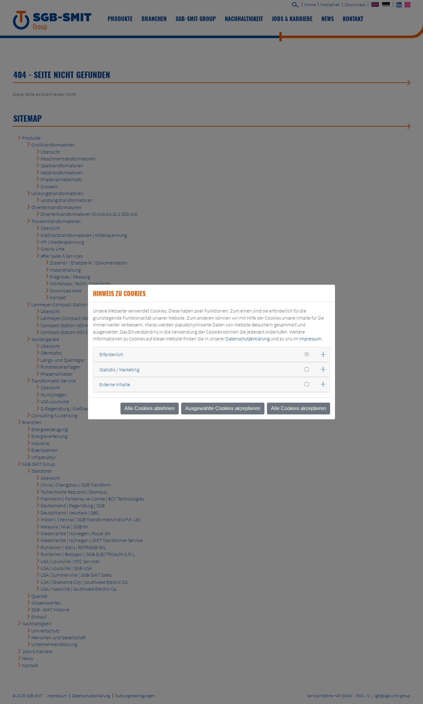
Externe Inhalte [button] (114, 384)
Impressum (310, 338)
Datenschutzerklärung (248, 338)
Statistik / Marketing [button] (119, 369)
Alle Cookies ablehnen (149, 408)
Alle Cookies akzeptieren (298, 408)
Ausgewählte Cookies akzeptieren (222, 408)
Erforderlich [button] (111, 354)
